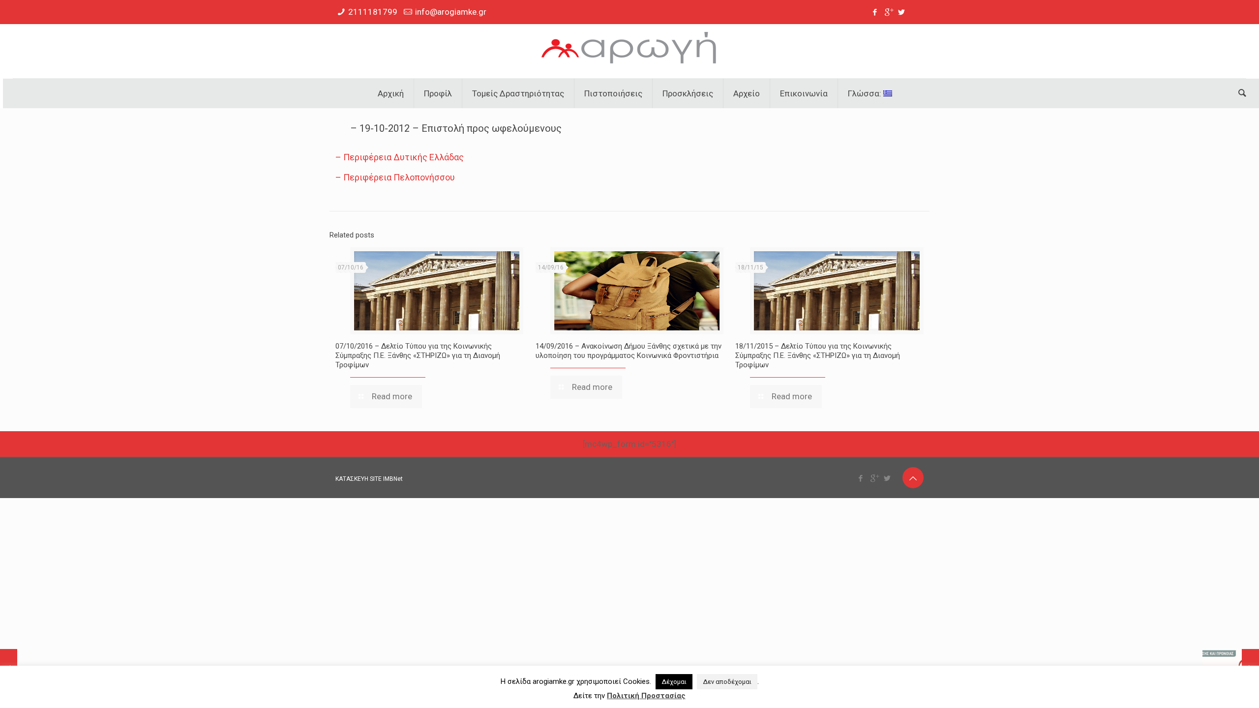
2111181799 (372, 12)
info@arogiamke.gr (450, 12)
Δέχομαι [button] (674, 681)
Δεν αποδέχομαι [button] (727, 681)
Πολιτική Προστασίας (646, 695)
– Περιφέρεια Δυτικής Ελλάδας (399, 157)
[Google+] (888, 12)
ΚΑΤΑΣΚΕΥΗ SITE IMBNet (369, 478)
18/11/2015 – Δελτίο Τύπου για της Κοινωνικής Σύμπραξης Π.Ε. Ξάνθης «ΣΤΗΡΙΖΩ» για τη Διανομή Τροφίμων (817, 355)
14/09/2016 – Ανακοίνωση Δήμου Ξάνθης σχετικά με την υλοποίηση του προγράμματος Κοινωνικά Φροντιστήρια (628, 351)
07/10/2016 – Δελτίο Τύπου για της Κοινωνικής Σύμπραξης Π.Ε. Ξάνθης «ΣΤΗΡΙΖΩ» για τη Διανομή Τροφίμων (417, 355)
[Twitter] (902, 12)
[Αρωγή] (629, 51)
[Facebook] (875, 12)
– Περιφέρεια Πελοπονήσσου (395, 177)
